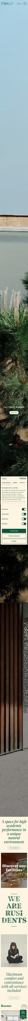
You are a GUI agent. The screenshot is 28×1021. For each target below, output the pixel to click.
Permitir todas (14, 531)
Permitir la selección (14, 536)
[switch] (24, 514)
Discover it (14, 875)
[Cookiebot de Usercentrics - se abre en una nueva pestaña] (19, 479)
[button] (11, 884)
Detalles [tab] (15, 482)
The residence (14, 848)
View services (14, 995)
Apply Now (14, 412)
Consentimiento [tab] (6, 482)
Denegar (14, 541)
